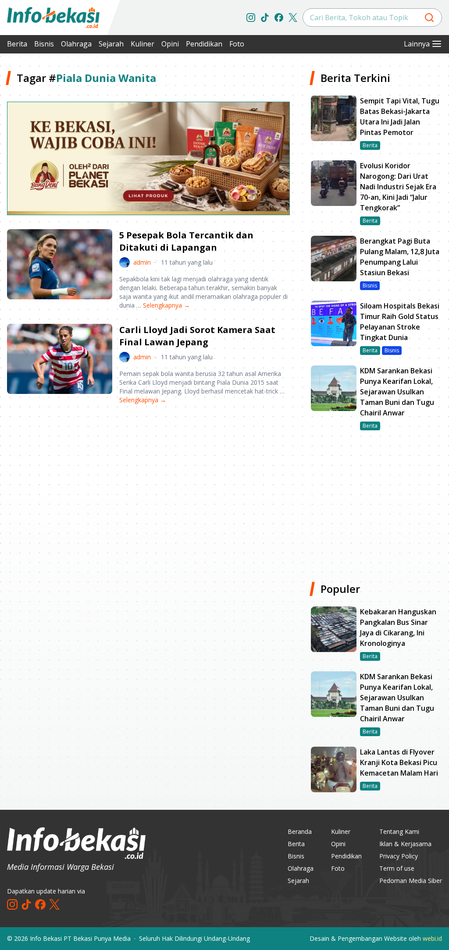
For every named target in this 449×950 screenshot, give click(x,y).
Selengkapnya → (166, 305)
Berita (17, 44)
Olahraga (76, 44)
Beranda (300, 831)
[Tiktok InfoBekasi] (264, 17)
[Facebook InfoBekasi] (278, 17)
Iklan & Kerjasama (405, 844)
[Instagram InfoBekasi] (250, 17)
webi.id (432, 938)
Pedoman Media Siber (410, 880)
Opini (170, 44)
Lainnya (417, 44)
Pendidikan (204, 44)
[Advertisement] (148, 479)
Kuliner (142, 44)
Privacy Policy (398, 856)
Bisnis (44, 44)
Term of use (396, 868)
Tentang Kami (399, 831)
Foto (236, 44)
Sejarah (111, 44)
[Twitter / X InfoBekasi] (293, 17)
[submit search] (429, 17)
